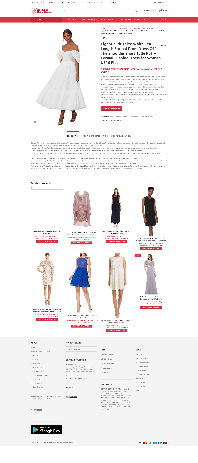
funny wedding (141, 378)
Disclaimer (34, 359)
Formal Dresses (121, 28)
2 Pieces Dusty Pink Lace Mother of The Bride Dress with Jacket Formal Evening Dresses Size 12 (81, 234)
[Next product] (106, 38)
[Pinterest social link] (115, 120)
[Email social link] (112, 120)
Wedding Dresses (142, 358)
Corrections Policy (37, 371)
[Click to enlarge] (35, 122)
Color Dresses (141, 370)
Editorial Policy (36, 383)
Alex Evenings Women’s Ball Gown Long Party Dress (47, 232)
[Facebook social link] (106, 120)
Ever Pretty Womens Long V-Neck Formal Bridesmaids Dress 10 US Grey (151, 298)
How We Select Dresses (39, 379)
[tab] (73, 134)
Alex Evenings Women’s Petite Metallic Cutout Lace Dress (116, 232)
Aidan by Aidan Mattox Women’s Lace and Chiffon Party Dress (82, 316)
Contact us (34, 355)
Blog (114, 2)
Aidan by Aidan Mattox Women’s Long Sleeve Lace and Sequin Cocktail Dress (47, 310)
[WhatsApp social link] (120, 120)
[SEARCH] (136, 10)
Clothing (110, 28)
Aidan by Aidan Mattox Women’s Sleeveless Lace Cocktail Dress (116, 321)
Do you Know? (141, 382)
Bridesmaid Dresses (143, 374)
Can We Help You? (107, 363)
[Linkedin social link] (118, 120)
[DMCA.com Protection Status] (71, 397)
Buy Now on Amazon (111, 108)
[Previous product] (102, 38)
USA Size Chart (106, 359)
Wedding (139, 354)
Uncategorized (141, 386)
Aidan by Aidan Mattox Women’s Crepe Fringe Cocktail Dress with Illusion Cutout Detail (151, 240)
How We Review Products (40, 375)
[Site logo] (42, 11)
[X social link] (109, 120)
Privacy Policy (36, 363)
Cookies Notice (36, 367)
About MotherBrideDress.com (41, 351)
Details (104, 71)
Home (103, 28)
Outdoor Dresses (142, 366)
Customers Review (107, 354)
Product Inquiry (106, 368)
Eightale (163, 45)
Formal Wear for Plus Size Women (142, 28)
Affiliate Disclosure (37, 387)
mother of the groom (143, 362)
